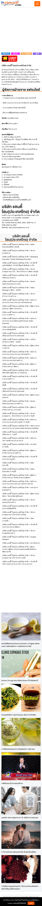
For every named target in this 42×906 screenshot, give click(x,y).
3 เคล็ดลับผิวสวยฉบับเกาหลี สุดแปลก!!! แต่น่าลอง (18, 749)
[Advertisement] (21, 30)
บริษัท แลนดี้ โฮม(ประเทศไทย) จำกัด (21, 237)
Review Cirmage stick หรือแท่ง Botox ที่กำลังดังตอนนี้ (19, 680)
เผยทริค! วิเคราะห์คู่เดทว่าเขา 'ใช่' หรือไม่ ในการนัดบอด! (19, 817)
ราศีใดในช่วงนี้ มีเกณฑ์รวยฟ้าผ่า (12, 783)
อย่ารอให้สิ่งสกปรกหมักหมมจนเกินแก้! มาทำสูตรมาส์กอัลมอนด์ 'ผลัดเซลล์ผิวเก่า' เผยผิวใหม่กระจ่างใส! (20, 645)
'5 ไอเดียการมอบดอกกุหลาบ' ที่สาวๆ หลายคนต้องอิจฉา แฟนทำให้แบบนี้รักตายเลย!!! (19, 887)
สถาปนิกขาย (35, 543)
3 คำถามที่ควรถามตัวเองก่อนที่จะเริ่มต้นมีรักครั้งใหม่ (18, 852)
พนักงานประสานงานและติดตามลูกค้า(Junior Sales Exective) (19, 320)
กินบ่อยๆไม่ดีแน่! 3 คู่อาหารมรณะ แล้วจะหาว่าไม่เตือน (18, 714)
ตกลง (31, 903)
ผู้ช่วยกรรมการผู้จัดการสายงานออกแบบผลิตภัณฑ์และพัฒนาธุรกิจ (19, 549)
